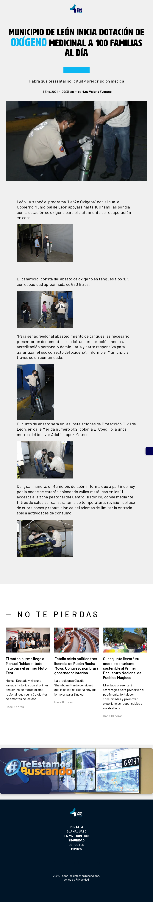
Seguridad (76, 840)
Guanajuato (77, 831)
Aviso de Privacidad (76, 879)
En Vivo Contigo (76, 836)
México (76, 849)
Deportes (76, 844)
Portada (76, 827)
